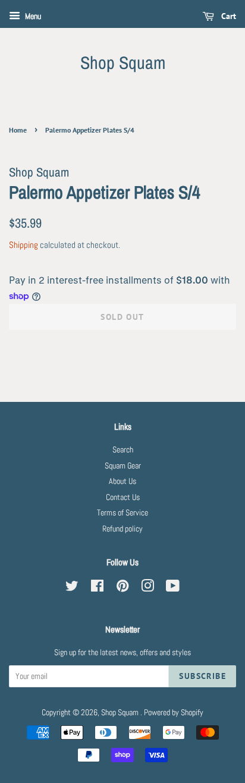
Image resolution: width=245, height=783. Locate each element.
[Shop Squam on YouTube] (173, 588)
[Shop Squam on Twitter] (71, 588)
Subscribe (202, 676)
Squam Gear (123, 466)
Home (18, 129)
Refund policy (122, 529)
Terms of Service (122, 513)
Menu (32, 16)
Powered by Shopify (173, 712)
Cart (227, 16)
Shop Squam (122, 62)
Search (122, 450)
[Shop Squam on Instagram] (147, 588)
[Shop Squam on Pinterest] (122, 588)
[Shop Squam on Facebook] (97, 588)
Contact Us (123, 497)
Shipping (23, 244)
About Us (122, 481)
